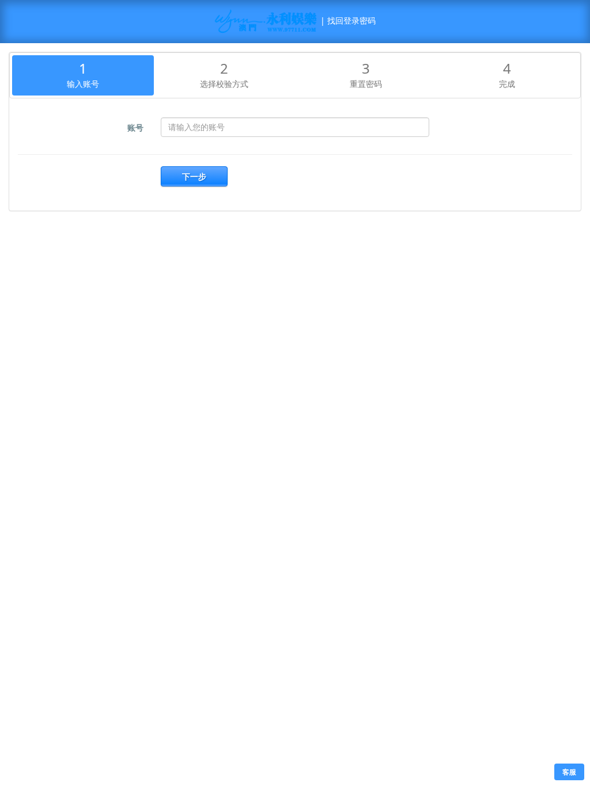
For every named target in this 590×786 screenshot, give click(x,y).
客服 (569, 772)
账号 (135, 127)
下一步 (194, 176)
